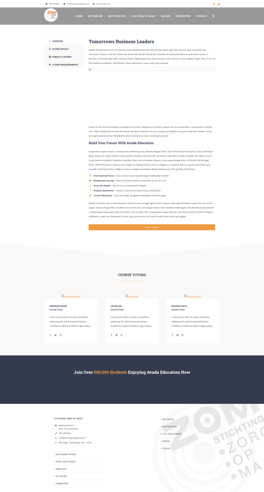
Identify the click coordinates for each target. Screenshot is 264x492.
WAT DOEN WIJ (169, 426)
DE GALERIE (61, 476)
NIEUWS (166, 441)
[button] (214, 16)
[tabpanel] (152, 134)
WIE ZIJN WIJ (168, 419)
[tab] (63, 41)
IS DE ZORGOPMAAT (172, 433)
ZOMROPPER (62, 483)
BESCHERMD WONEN (66, 454)
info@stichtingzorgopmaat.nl (72, 438)
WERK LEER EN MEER (65, 461)
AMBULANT (61, 469)
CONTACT (166, 448)
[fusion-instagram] (60, 335)
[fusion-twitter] (55, 335)
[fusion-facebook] (51, 335)
